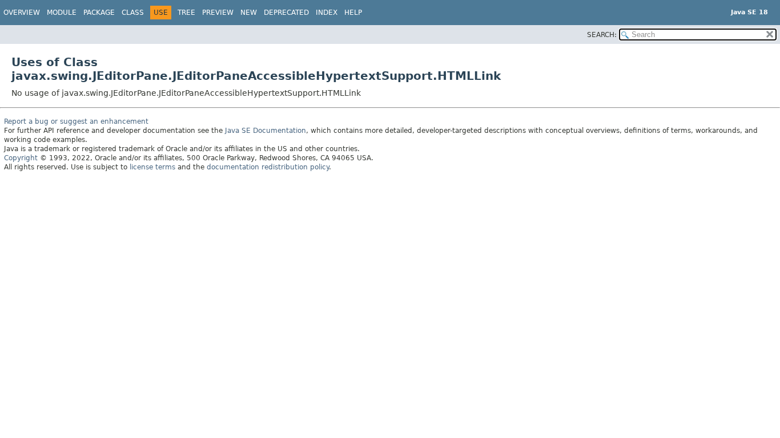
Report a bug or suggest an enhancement (76, 121)
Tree (186, 13)
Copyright (21, 158)
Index (326, 13)
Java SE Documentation (265, 131)
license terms (152, 167)
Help (353, 13)
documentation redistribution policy (268, 167)
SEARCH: (602, 35)
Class (133, 13)
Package (99, 13)
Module (62, 13)
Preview (218, 13)
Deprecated (286, 13)
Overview (21, 13)
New (248, 13)
